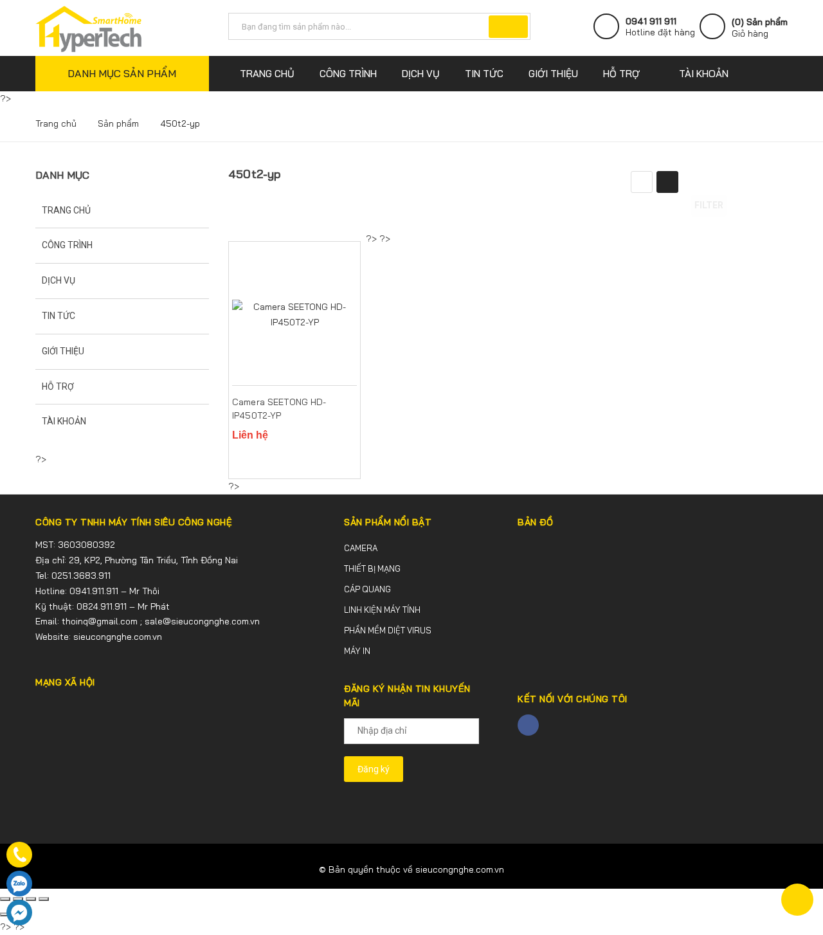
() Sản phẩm (760, 27)
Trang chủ (56, 123)
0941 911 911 (651, 21)
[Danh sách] (642, 182)
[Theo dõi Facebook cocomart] (528, 725)
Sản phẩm (118, 123)
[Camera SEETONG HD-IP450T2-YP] (294, 315)
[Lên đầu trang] (797, 900)
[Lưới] (667, 182)
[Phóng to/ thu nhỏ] (44, 899)
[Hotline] (19, 854)
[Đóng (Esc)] (5, 899)
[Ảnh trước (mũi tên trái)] (5, 914)
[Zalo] (19, 883)
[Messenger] (19, 912)
